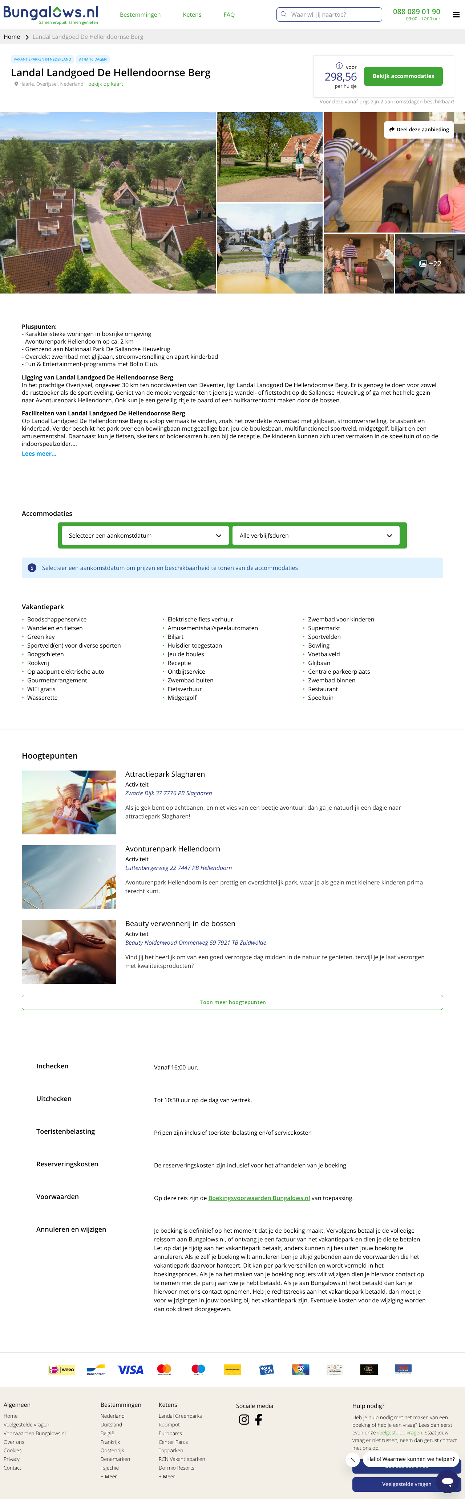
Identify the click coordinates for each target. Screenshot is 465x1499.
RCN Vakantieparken (182, 1459)
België (107, 1433)
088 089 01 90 (416, 11)
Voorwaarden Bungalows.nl (35, 1433)
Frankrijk (110, 1442)
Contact (12, 1468)
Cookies (12, 1450)
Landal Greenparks (180, 1416)
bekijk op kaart (105, 84)
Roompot (169, 1424)
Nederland (113, 1416)
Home (12, 37)
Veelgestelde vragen (26, 1424)
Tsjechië (110, 1468)
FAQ (229, 15)
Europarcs (170, 1433)
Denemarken (115, 1459)
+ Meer (109, 1476)
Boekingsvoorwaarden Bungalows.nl (259, 1198)
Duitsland (111, 1424)
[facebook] (258, 1419)
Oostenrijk (112, 1450)
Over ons (14, 1442)
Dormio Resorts (176, 1468)
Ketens (192, 15)
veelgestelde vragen (399, 1432)
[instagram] (244, 1419)
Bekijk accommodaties (403, 76)
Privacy (12, 1459)
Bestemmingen (140, 15)
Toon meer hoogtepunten (232, 1002)
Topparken (171, 1450)
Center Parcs (173, 1442)
